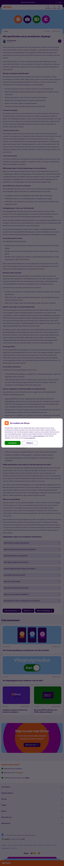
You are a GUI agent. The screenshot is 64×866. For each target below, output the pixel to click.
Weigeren (29, 443)
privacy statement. (29, 438)
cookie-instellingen (38, 436)
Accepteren (12, 443)
